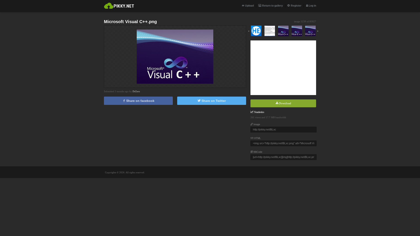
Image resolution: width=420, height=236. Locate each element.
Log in (312, 5)
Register (295, 5)
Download (284, 103)
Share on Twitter (213, 100)
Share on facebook (139, 100)
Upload (249, 5)
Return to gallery (272, 5)
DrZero (136, 91)
